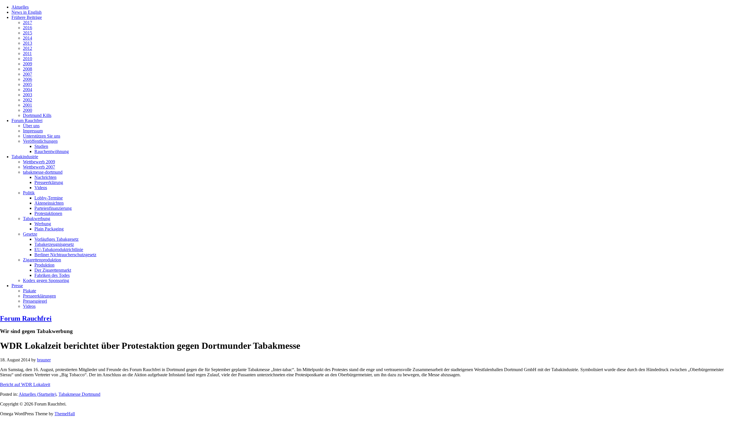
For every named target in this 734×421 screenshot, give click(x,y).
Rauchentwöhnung (51, 151)
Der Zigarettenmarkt (52, 270)
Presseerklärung (48, 182)
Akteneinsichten (49, 203)
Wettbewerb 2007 (39, 167)
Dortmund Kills (37, 115)
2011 (27, 53)
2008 (27, 68)
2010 (27, 58)
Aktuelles (20, 7)
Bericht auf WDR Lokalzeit (25, 384)
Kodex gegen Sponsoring (46, 280)
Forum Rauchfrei (26, 120)
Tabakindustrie (24, 156)
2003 (27, 94)
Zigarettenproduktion (42, 259)
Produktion (44, 265)
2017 (27, 22)
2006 (27, 79)
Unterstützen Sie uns (41, 136)
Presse (17, 285)
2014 (27, 38)
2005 (27, 84)
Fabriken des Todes (52, 275)
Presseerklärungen (39, 295)
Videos (40, 187)
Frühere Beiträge (26, 17)
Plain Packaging (49, 228)
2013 (27, 43)
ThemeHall (64, 413)
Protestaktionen (48, 213)
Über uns (31, 125)
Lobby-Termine (48, 197)
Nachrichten (45, 177)
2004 (27, 89)
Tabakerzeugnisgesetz (54, 244)
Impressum (33, 130)
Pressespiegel (35, 301)
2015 (27, 32)
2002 (27, 99)
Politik (29, 192)
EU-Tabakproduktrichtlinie (58, 249)
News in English (26, 12)
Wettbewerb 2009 (39, 161)
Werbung (42, 223)
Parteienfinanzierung (53, 208)
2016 (27, 27)
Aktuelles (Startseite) (37, 394)
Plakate (29, 290)
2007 (27, 74)
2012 (27, 48)
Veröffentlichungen (40, 141)
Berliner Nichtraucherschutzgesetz (65, 254)
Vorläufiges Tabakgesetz (56, 239)
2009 (27, 63)
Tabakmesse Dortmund (79, 394)
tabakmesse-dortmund (43, 172)
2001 (27, 105)
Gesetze (30, 234)
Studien (41, 146)
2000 (27, 110)
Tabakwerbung (36, 218)
